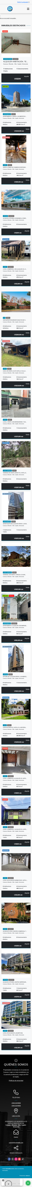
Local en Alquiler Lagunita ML (13, 1033)
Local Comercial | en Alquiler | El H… (15, 269)
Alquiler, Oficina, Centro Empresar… (15, 982)
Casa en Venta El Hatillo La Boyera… (14, 727)
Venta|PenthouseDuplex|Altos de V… (14, 320)
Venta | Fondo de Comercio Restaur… (14, 167)
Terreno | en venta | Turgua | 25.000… (14, 574)
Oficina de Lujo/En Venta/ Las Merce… (15, 676)
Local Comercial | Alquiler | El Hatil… (15, 829)
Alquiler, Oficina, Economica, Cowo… (15, 218)
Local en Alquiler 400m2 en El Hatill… (15, 880)
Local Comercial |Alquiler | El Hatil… (15, 778)
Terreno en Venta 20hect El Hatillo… (15, 472)
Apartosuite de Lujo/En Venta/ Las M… (15, 523)
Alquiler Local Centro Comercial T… (15, 931)
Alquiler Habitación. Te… (15, 62)
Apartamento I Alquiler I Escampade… (15, 625)
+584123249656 (16, 1103)
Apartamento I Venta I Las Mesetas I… (14, 116)
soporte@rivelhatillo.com (16, 1142)
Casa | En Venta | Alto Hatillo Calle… (14, 371)
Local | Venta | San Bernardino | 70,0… (15, 422)
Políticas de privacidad (16, 1080)
